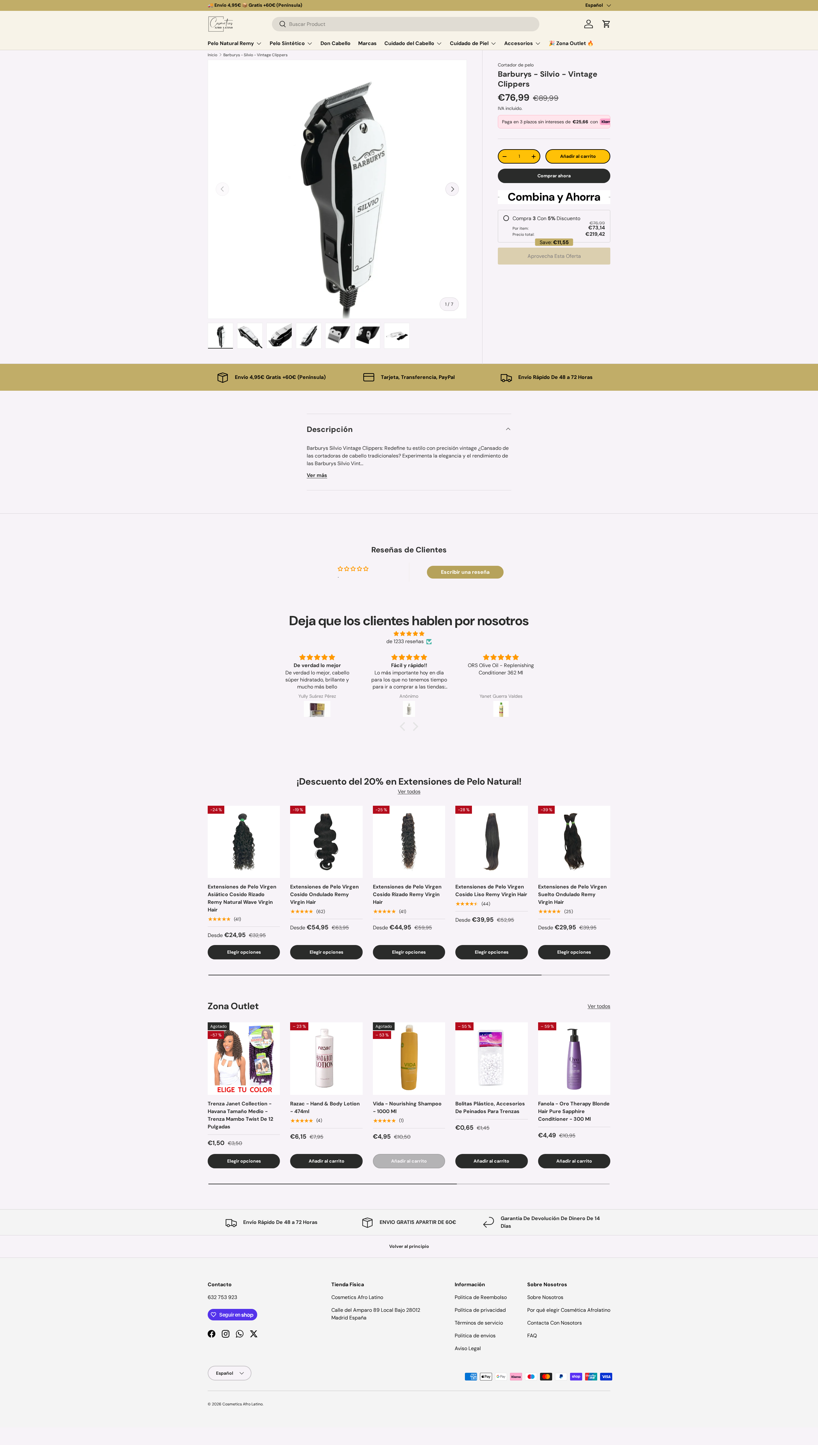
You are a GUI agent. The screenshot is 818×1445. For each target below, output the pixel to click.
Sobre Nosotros (545, 1297)
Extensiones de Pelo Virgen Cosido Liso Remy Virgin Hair (491, 890)
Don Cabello (335, 43)
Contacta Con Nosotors (554, 1322)
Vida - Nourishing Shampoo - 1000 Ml (407, 1107)
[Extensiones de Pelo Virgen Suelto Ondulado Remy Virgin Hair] (574, 842)
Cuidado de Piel (469, 43)
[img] (409, 634)
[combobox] (405, 24)
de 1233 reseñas (405, 641)
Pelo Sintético (287, 43)
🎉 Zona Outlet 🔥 (571, 43)
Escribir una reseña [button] (465, 572)
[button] (606, 24)
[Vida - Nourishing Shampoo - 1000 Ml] (409, 1058)
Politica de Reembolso (481, 1297)
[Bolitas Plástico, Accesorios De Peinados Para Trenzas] (491, 1058)
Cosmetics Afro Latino (242, 1404)
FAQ (532, 1335)
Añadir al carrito (578, 156)
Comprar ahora (554, 176)
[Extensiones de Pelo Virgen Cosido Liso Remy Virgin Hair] (491, 842)
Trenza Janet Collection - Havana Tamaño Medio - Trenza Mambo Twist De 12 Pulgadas (240, 1115)
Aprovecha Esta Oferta (554, 256)
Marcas (367, 43)
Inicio (212, 55)
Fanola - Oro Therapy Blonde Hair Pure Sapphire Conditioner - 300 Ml (574, 1111)
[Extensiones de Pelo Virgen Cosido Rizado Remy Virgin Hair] (409, 842)
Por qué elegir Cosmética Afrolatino (568, 1310)
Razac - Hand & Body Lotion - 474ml (325, 1107)
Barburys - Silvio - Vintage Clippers (255, 55)
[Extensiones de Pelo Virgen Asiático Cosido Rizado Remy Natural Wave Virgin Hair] (244, 842)
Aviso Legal (468, 1348)
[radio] (554, 226)
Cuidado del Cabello (409, 43)
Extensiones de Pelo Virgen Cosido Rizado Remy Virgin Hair (407, 894)
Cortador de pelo (516, 65)
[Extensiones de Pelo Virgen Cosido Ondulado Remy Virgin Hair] (326, 842)
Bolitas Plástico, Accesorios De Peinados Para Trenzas (490, 1107)
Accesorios (518, 43)
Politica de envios (475, 1335)
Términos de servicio (479, 1322)
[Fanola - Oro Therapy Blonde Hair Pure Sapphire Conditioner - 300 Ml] (574, 1058)
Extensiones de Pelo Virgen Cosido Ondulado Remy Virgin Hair (324, 894)
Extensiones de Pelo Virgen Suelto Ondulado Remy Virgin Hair (572, 894)
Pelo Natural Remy (231, 43)
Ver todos (409, 791)
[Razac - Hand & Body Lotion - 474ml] (326, 1058)
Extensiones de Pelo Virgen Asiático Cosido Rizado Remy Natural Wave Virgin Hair (242, 898)
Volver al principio (409, 1246)
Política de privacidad (480, 1310)
